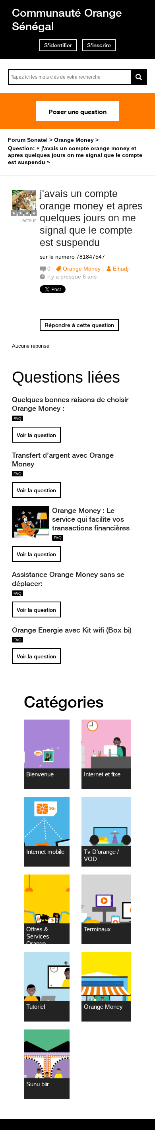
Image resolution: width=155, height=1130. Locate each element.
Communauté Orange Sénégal (67, 19)
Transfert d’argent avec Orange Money (63, 459)
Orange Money (82, 268)
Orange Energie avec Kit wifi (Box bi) (72, 629)
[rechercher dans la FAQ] (139, 77)
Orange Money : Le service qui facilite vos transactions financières (91, 519)
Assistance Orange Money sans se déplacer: (68, 578)
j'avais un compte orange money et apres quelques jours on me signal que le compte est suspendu (91, 218)
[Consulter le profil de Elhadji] (24, 212)
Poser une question (77, 111)
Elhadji (121, 268)
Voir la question (36, 435)
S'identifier (58, 45)
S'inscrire (99, 45)
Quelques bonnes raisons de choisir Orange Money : (70, 403)
